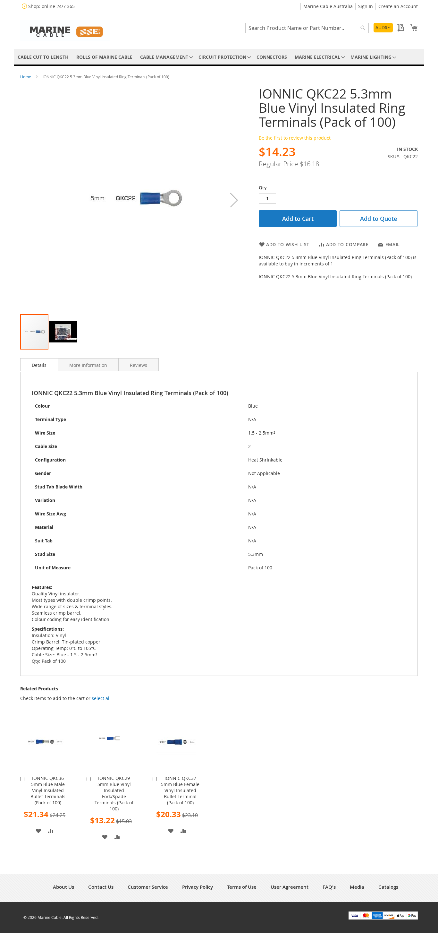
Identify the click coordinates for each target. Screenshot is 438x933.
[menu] (219, 57)
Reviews (138, 365)
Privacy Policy (197, 887)
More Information (88, 365)
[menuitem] (43, 57)
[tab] (39, 364)
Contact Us (101, 887)
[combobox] (307, 28)
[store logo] (65, 30)
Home (26, 76)
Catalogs (388, 887)
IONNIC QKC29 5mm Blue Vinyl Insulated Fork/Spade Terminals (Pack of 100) (114, 793)
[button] (383, 27)
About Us (63, 887)
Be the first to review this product (295, 138)
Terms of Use (242, 887)
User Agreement (289, 887)
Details (39, 365)
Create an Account (398, 6)
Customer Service (148, 887)
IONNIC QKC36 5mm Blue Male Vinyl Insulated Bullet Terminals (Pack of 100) (47, 790)
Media (357, 887)
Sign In (365, 6)
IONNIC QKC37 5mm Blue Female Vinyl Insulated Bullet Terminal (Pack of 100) (180, 790)
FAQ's (329, 887)
